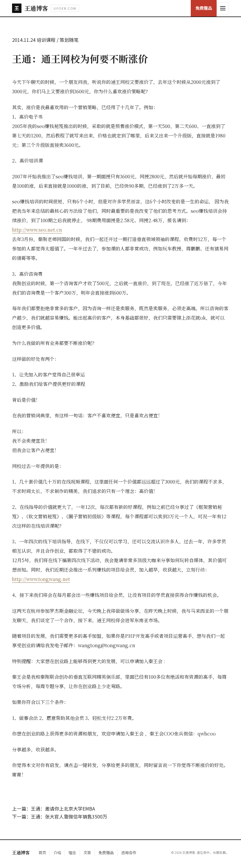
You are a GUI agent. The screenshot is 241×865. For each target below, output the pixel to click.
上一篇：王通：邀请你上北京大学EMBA (53, 808)
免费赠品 (203, 8)
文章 (87, 852)
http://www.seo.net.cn (37, 229)
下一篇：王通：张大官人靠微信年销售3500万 (59, 816)
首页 (42, 852)
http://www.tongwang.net (41, 579)
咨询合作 (128, 852)
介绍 (57, 852)
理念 (72, 852)
